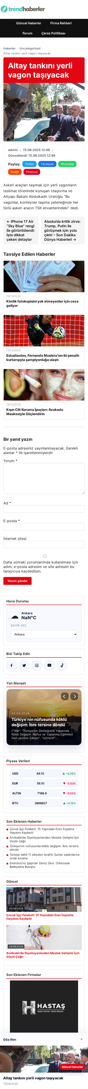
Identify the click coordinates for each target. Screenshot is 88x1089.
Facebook (47, 164)
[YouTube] (49, 665)
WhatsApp (67, 164)
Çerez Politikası (53, 33)
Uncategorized (29, 48)
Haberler (9, 48)
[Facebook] (11, 665)
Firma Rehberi (61, 23)
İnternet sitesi (14, 538)
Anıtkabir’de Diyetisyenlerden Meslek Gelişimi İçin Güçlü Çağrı (44, 839)
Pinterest (31, 172)
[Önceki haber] (65, 696)
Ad (7, 503)
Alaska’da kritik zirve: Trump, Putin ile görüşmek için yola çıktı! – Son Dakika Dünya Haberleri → (62, 230)
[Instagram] (37, 665)
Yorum (10, 461)
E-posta (11, 521)
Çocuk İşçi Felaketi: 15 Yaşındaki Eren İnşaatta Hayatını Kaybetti (42, 830)
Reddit (15, 172)
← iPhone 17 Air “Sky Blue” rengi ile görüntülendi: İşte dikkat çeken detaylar (21, 230)
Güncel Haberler (28, 23)
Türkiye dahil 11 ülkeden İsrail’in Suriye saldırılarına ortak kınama (44, 856)
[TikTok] (62, 665)
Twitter (29, 164)
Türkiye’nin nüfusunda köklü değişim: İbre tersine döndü (44, 847)
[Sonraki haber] (74, 696)
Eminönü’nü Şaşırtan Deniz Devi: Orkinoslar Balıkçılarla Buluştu (40, 865)
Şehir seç (19, 625)
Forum (27, 33)
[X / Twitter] (24, 665)
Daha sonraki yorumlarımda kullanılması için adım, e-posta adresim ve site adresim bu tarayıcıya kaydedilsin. (40, 566)
